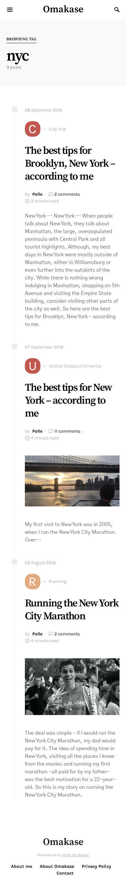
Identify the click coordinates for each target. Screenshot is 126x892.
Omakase (63, 9)
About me (21, 866)
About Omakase (57, 866)
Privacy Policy (96, 866)
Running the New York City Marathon (71, 610)
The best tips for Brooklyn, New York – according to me (70, 163)
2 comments (67, 194)
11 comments (67, 431)
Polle (37, 194)
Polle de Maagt (76, 855)
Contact (65, 873)
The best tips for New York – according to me (68, 400)
